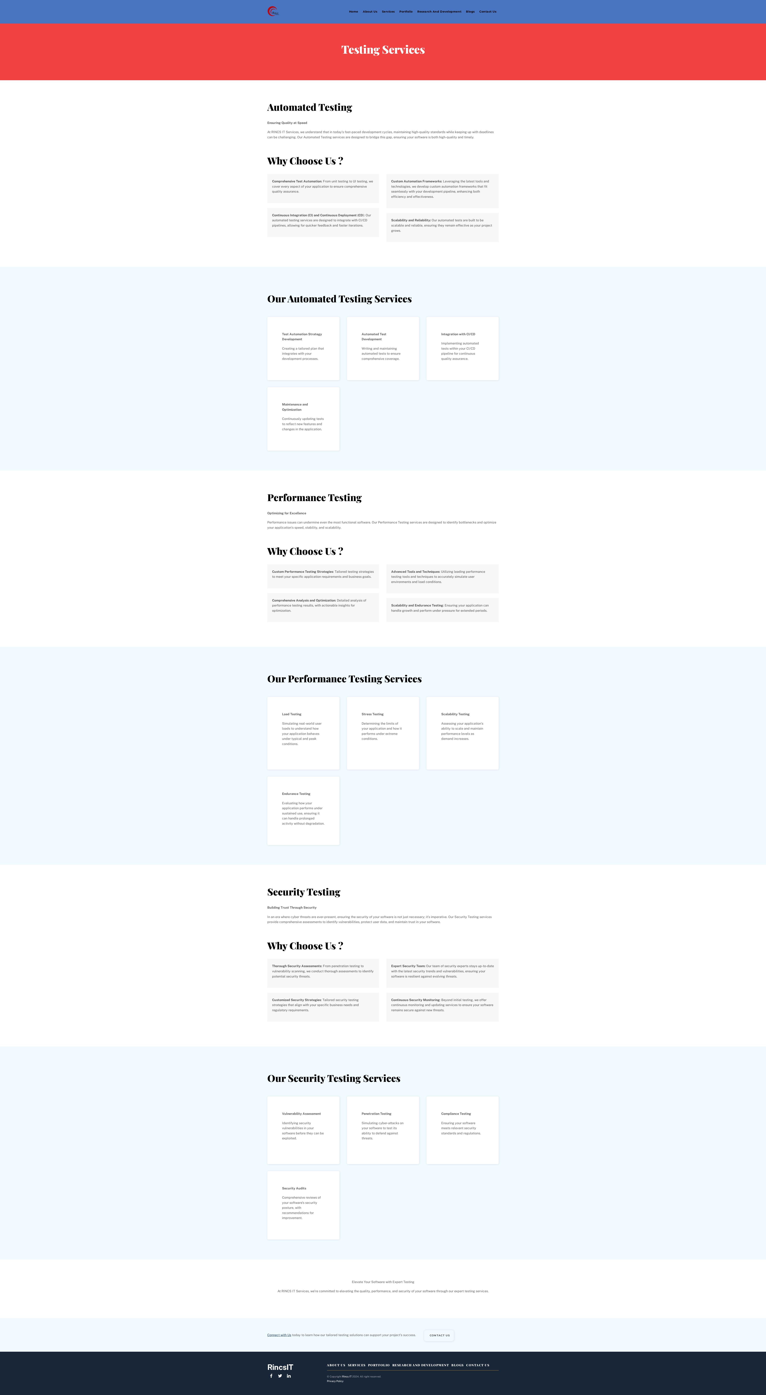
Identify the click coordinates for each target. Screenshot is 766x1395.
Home (353, 11)
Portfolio (406, 11)
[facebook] (271, 1375)
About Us (370, 11)
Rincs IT (347, 1376)
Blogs (470, 11)
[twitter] (280, 1375)
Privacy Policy (335, 1381)
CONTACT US (440, 1335)
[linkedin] (289, 1375)
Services (388, 11)
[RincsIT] (273, 14)
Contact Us (487, 11)
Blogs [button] (457, 1365)
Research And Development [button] (420, 1365)
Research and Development (439, 11)
